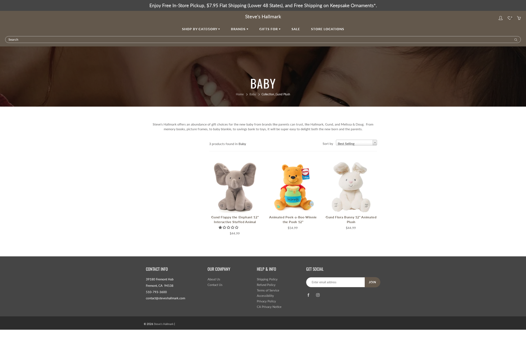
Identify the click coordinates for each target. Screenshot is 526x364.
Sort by (328, 143)
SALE (296, 29)
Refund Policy (266, 285)
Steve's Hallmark (263, 16)
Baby (252, 94)
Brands (239, 29)
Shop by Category (200, 29)
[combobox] (356, 142)
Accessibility (265, 295)
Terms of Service (268, 290)
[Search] (515, 39)
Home (240, 94)
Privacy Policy (266, 301)
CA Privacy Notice (269, 307)
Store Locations (327, 29)
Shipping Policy (267, 279)
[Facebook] (308, 294)
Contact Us (215, 285)
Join (372, 282)
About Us (214, 279)
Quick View (235, 187)
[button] (229, 227)
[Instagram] (317, 294)
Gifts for (269, 29)
